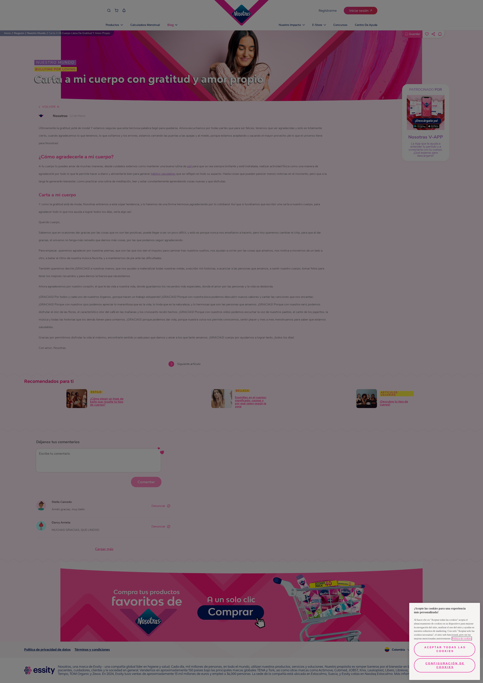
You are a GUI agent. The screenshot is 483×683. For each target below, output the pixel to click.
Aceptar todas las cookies (445, 649)
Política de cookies (461, 638)
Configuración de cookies (445, 665)
